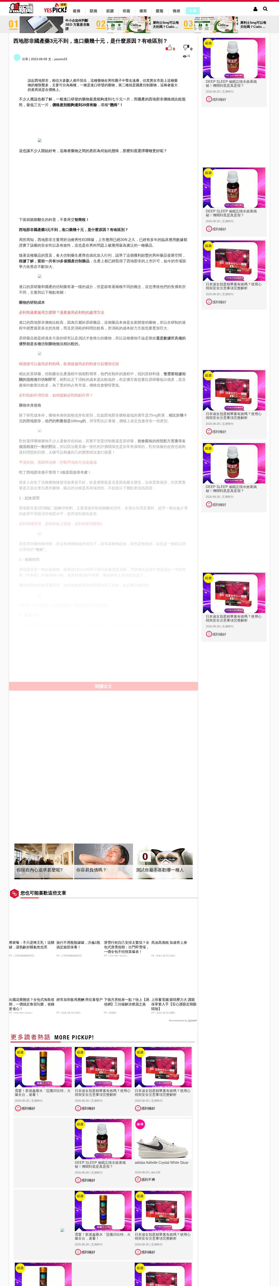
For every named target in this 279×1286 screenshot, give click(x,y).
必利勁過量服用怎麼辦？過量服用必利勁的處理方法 (61, 312)
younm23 (60, 59)
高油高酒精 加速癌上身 (169, 942)
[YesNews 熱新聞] (21, 14)
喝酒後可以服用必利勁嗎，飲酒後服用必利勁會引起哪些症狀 (69, 364)
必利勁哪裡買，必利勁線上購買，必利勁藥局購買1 (60, 524)
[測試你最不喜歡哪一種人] (163, 861)
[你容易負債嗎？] (103, 861)
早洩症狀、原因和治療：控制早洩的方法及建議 (58, 462)
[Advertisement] (103, 122)
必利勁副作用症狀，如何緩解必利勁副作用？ (56, 395)
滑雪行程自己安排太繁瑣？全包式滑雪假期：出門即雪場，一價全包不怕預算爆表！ (126, 947)
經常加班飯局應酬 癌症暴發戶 (79, 999)
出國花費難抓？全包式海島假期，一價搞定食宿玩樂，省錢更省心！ (31, 1004)
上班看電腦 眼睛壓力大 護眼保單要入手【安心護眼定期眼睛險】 (174, 1004)
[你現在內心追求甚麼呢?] (44, 861)
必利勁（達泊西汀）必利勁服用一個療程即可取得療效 (63, 605)
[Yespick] (56, 12)
